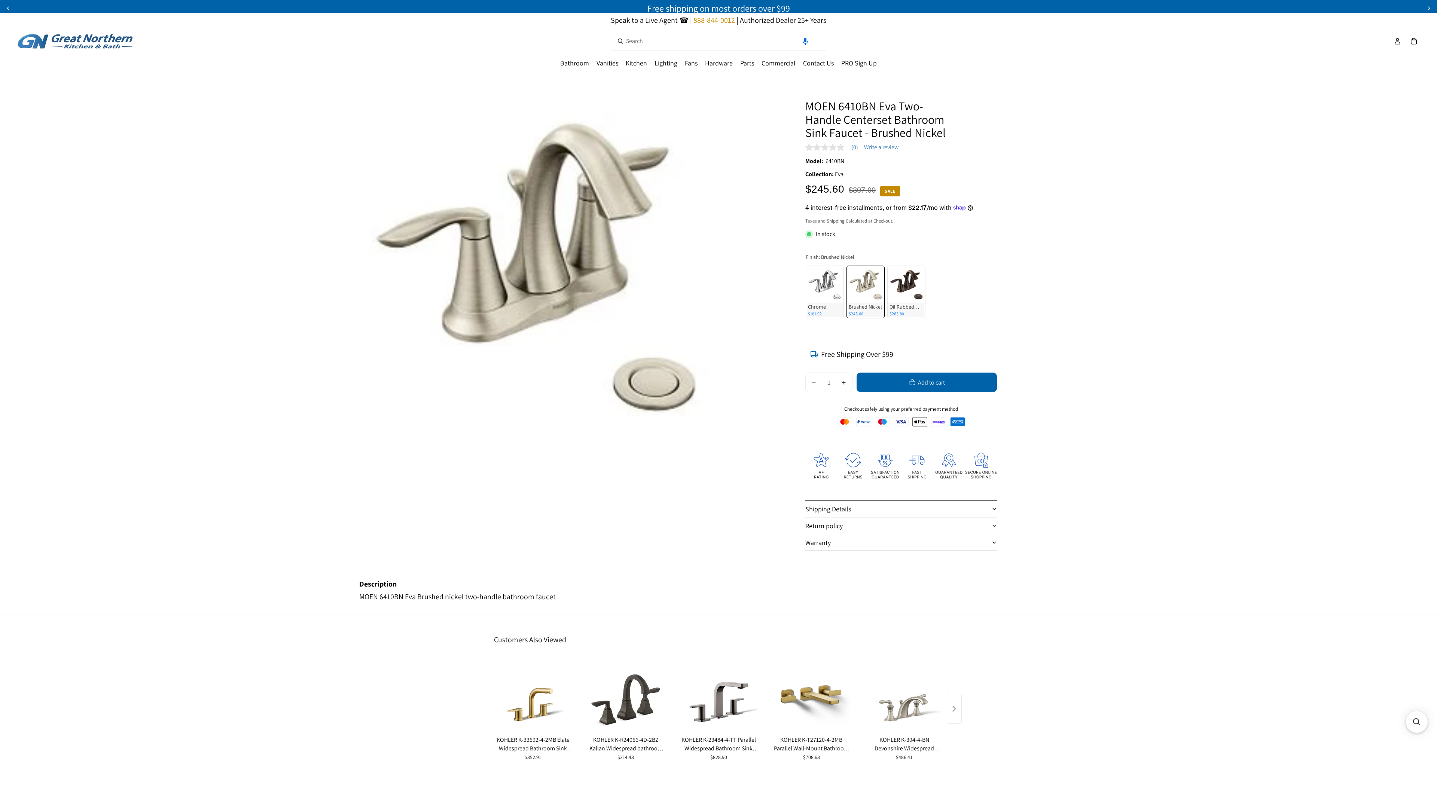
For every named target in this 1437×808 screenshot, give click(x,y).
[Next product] (954, 709)
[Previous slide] (8, 8)
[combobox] (718, 41)
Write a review (881, 147)
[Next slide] (1429, 8)
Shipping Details (828, 509)
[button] (805, 41)
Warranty (818, 542)
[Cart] (1414, 41)
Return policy (824, 525)
